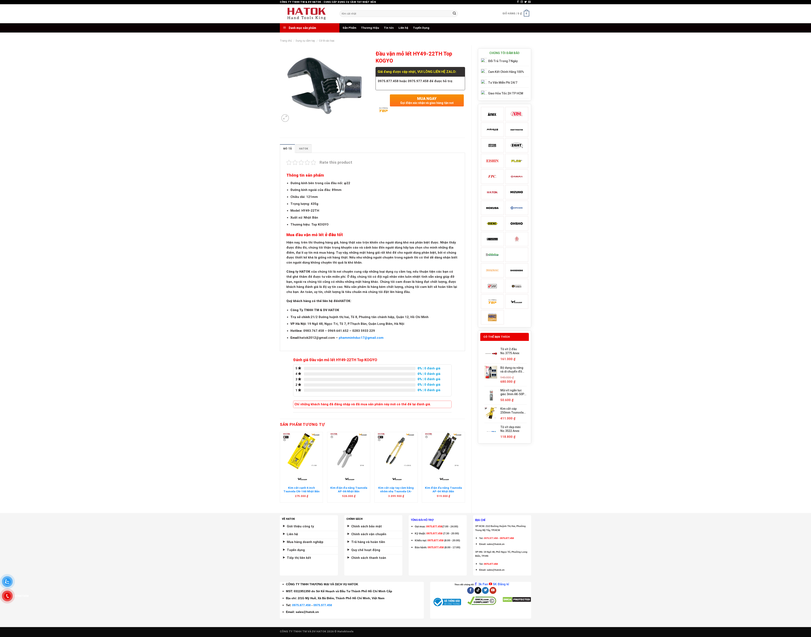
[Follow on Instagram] (522, 2)
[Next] (465, 468)
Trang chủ (286, 40)
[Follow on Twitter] (525, 2)
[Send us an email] (529, 2)
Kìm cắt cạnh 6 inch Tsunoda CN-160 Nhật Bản (301, 489)
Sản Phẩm (349, 27)
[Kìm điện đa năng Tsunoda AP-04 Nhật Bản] (443, 451)
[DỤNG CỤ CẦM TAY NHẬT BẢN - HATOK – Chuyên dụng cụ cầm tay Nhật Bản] (306, 13)
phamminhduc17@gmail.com (361, 338)
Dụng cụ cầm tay (305, 40)
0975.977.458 (434, 533)
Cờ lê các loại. (327, 40)
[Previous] (280, 468)
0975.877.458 (301, 605)
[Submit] (454, 13)
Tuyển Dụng (421, 27)
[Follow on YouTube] (493, 590)
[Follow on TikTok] (478, 590)
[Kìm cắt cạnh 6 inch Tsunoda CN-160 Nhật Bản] (301, 451)
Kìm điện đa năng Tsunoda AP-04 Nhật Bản (443, 489)
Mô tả (287, 148)
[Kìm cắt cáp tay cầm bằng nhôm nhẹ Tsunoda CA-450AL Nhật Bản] (396, 451)
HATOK (303, 148)
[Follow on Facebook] (518, 2)
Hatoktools (345, 631)
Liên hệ (403, 27)
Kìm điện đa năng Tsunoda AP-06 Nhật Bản (348, 489)
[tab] (287, 148)
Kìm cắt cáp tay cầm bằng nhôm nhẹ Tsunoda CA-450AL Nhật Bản (396, 491)
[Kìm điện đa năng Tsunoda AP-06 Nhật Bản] (348, 451)
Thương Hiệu (370, 27)
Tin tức (389, 27)
